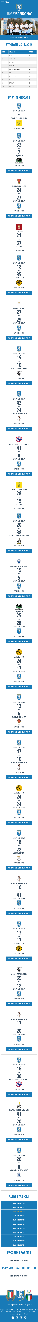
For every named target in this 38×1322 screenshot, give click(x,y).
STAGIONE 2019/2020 (19, 1228)
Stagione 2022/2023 (19, 1241)
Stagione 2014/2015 (19, 1207)
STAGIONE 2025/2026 (19, 1203)
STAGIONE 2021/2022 (19, 1237)
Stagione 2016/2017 (19, 1216)
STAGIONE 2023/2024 (19, 1245)
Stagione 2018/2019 (19, 1224)
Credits (21, 1305)
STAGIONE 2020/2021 (19, 1232)
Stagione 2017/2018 (19, 1220)
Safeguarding (28, 1305)
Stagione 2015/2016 (19, 1212)
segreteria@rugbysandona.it (19, 1314)
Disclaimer (9, 1305)
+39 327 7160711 (30, 1312)
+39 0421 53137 (18, 1312)
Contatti (15, 1305)
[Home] (19, 8)
